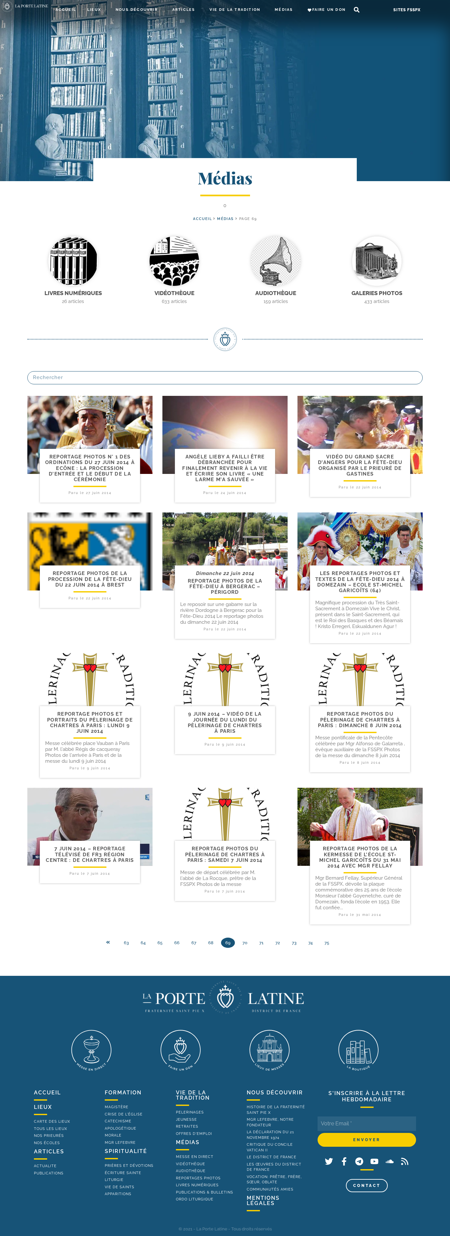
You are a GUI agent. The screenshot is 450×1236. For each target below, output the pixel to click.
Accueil (66, 10)
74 (310, 942)
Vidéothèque (174, 293)
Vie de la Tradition (235, 10)
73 (294, 942)
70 (244, 942)
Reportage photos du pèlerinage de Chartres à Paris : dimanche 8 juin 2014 (360, 719)
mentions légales (263, 1200)
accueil (202, 219)
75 (326, 942)
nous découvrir (275, 1092)
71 (261, 942)
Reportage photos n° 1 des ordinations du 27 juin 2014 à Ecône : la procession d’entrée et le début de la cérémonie (90, 468)
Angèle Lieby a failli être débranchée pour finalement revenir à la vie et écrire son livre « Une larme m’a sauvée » (224, 468)
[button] (356, 10)
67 (193, 942)
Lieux (94, 10)
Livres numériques (73, 293)
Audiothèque (275, 293)
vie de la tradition (193, 1095)
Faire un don (329, 10)
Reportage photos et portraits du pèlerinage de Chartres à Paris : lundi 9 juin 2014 (90, 722)
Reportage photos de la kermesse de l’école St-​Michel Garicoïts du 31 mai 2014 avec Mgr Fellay (360, 857)
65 (159, 942)
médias (188, 1142)
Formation (123, 1092)
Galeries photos (377, 293)
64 (143, 942)
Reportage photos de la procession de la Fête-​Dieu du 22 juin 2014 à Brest (90, 579)
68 (210, 942)
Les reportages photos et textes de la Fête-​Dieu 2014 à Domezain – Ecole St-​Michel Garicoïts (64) (360, 581)
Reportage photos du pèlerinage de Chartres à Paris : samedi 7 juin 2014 (225, 854)
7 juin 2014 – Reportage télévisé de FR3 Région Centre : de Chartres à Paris (90, 854)
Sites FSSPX (407, 10)
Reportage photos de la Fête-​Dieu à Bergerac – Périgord (225, 586)
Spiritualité (126, 1151)
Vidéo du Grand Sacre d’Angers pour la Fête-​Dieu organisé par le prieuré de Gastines (360, 465)
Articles (183, 10)
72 (277, 942)
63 (126, 942)
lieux (43, 1107)
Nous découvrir (137, 10)
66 (177, 942)
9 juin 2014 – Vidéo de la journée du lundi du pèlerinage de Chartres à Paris (225, 722)
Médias (284, 10)
